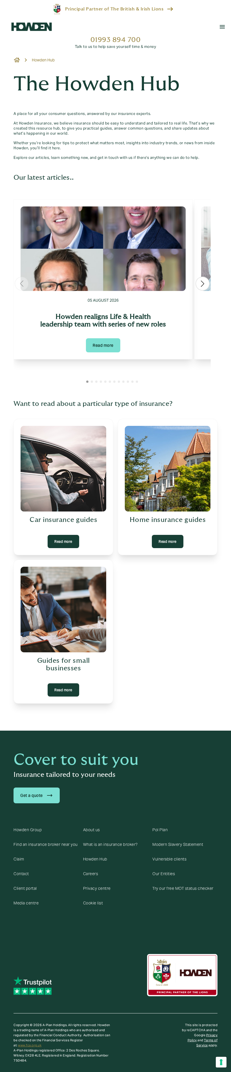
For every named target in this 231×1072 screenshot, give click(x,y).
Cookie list (93, 903)
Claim (19, 859)
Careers (90, 873)
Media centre (26, 903)
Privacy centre (97, 888)
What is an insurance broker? (110, 844)
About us (91, 829)
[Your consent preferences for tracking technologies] (221, 1062)
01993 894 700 (115, 39)
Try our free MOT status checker (183, 888)
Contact (21, 873)
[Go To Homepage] (31, 26)
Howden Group (28, 829)
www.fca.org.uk (29, 1045)
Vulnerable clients (169, 859)
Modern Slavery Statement (177, 844)
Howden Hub (95, 859)
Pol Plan (160, 829)
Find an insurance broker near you (46, 844)
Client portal (25, 888)
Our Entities (163, 873)
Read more (103, 345)
